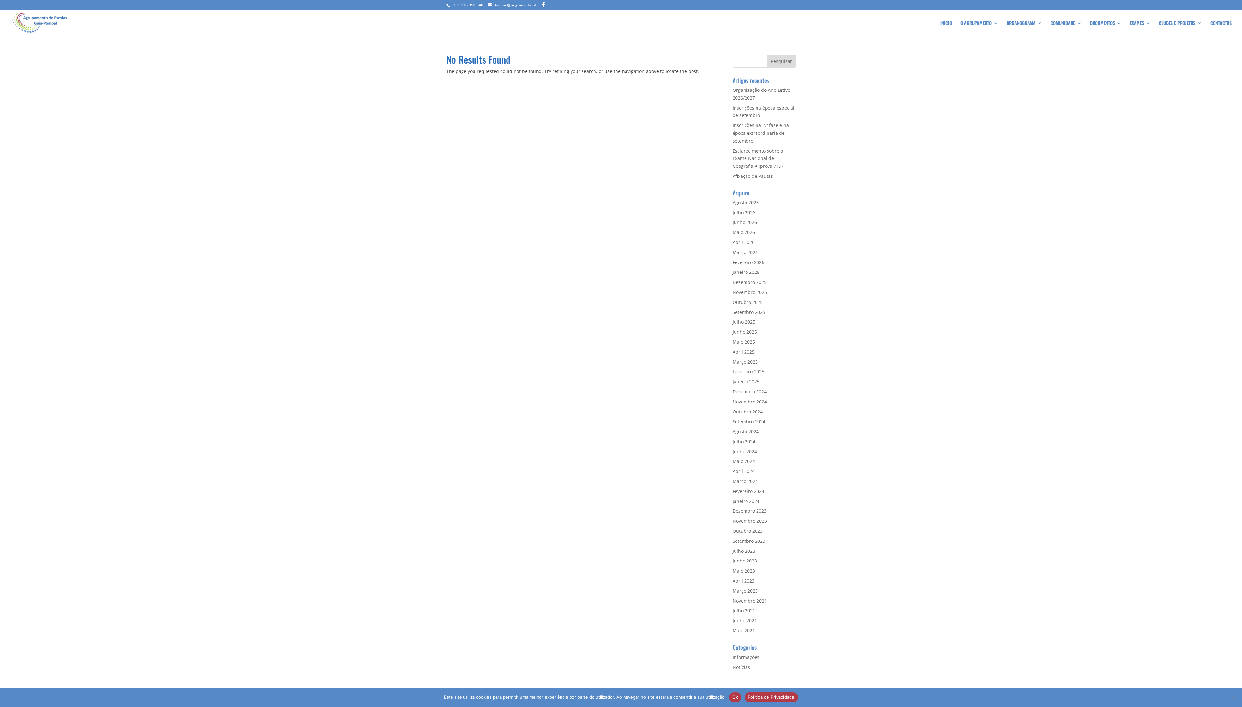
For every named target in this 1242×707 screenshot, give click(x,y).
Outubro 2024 (748, 412)
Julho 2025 (744, 322)
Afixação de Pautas (753, 176)
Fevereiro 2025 (748, 372)
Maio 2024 (744, 461)
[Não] (1234, 697)
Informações (746, 657)
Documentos (1102, 23)
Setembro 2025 (749, 312)
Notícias (741, 667)
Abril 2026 (744, 242)
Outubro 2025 (748, 302)
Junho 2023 (745, 561)
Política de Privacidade (771, 697)
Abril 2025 (744, 352)
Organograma (1021, 23)
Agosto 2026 (746, 202)
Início (946, 23)
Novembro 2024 (750, 402)
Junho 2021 (745, 620)
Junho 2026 (745, 222)
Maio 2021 (744, 630)
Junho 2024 (745, 451)
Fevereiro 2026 (748, 262)
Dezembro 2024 (750, 392)
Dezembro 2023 (750, 511)
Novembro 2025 (750, 292)
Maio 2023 (744, 571)
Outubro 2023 (748, 531)
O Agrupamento (976, 23)
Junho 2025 (745, 332)
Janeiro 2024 (746, 501)
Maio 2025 (744, 342)
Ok (735, 697)
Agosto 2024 (746, 431)
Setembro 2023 (749, 541)
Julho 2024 (744, 441)
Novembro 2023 (750, 521)
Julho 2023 (744, 551)
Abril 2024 (744, 471)
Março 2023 (745, 591)
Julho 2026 (744, 212)
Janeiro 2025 (746, 382)
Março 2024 (745, 481)
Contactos (1221, 23)
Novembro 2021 (750, 601)
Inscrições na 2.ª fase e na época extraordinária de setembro (761, 133)
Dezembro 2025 (750, 282)
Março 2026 (745, 252)
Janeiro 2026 (746, 272)
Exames (1137, 23)
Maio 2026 (744, 232)
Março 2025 (745, 362)
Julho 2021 (744, 610)
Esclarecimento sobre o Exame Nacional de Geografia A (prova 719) (758, 158)
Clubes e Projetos (1177, 23)
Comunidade (1063, 23)
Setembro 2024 (749, 421)
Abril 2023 (744, 581)
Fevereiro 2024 (748, 491)
